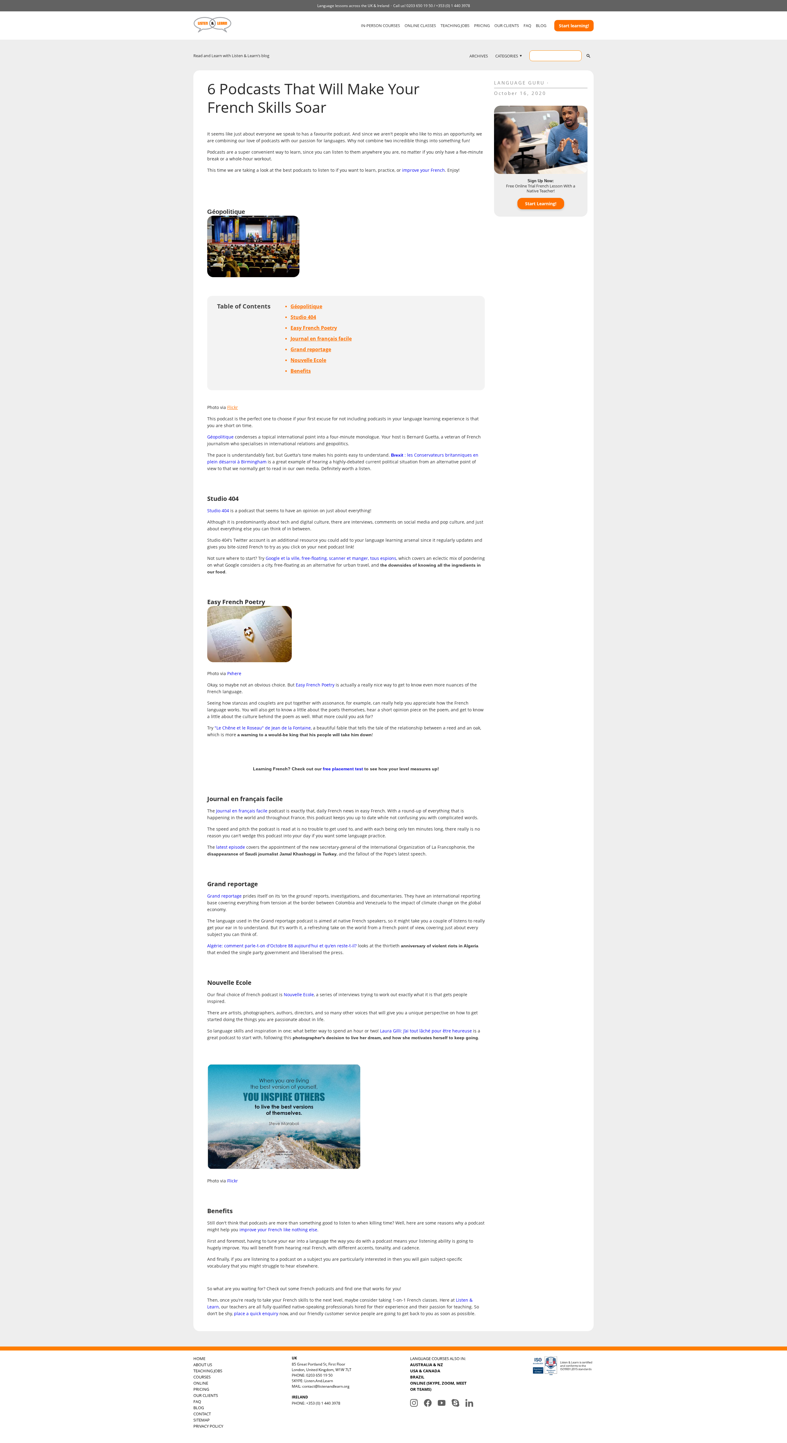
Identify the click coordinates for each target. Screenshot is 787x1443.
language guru (519, 83)
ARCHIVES (478, 56)
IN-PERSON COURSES (380, 25)
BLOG (541, 25)
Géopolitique (306, 306)
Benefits (301, 371)
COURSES (202, 1377)
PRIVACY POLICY (208, 1426)
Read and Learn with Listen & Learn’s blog (231, 55)
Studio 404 (303, 317)
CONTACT (202, 1414)
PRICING (482, 25)
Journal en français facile (321, 338)
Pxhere (234, 673)
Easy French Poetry (314, 327)
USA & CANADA (425, 1371)
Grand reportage (311, 349)
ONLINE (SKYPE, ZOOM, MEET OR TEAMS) (438, 1386)
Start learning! (574, 26)
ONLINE (200, 1383)
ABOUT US (202, 1364)
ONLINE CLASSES (420, 25)
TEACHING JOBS (455, 25)
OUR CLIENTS (506, 25)
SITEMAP (201, 1420)
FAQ (527, 25)
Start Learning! (540, 203)
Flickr (232, 407)
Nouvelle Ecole (308, 360)
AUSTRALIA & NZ (426, 1364)
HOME (199, 1358)
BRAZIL (417, 1377)
